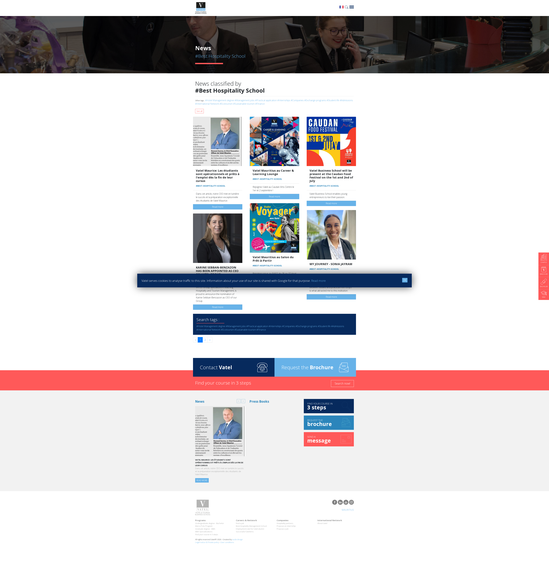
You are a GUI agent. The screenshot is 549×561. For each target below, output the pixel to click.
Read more (217, 206)
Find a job (240, 523)
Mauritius (348, 510)
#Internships (283, 100)
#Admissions (346, 100)
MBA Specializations (203, 532)
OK (404, 280)
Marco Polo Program (203, 526)
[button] (239, 401)
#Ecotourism (226, 103)
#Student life (333, 100)
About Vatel (322, 523)
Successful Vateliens (244, 532)
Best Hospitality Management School (251, 526)
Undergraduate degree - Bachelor (209, 523)
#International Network (207, 103)
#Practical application (266, 100)
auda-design (237, 539)
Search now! (342, 383)
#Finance (260, 103)
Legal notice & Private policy (207, 542)
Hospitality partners (285, 523)
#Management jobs (244, 100)
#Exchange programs (315, 100)
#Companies (297, 100)
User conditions (227, 542)
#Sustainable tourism (244, 103)
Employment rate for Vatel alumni (250, 529)
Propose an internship (286, 526)
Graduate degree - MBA (205, 529)
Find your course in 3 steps (206, 534)
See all (199, 111)
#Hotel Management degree (219, 100)
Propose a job (283, 529)
